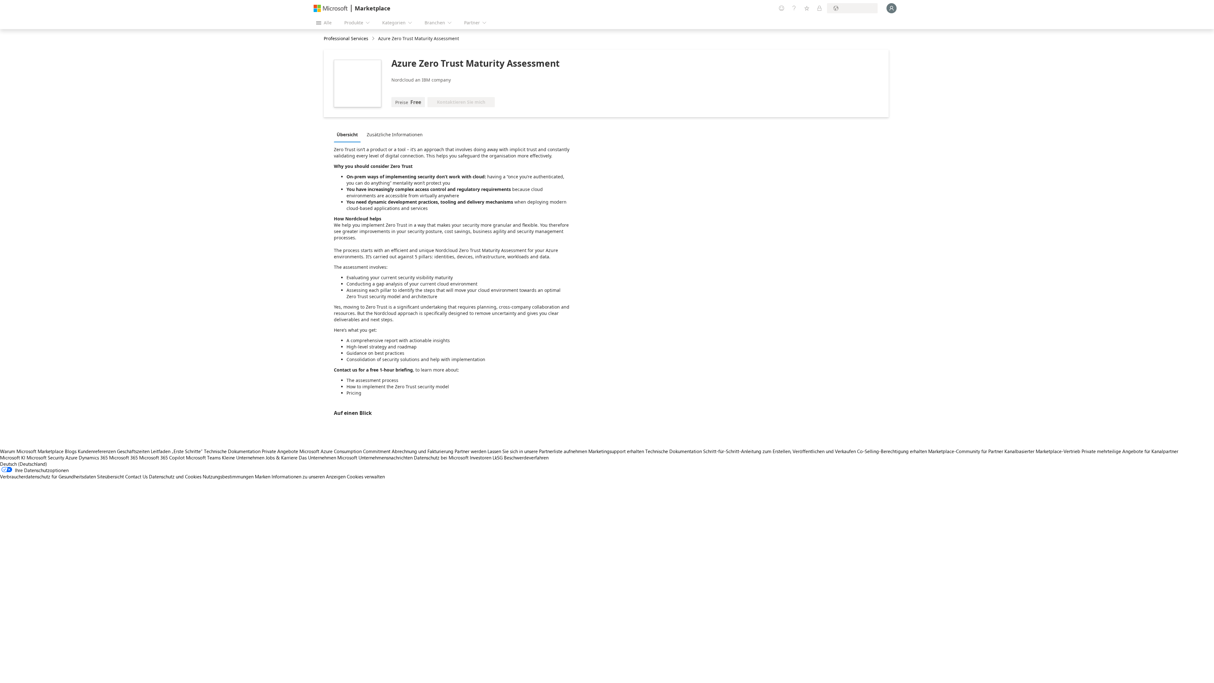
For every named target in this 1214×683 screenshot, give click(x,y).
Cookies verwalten (366, 476)
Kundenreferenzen (97, 451)
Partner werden (470, 451)
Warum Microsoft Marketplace (32, 451)
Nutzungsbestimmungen (228, 476)
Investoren (480, 457)
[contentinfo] (373, 38)
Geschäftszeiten (133, 451)
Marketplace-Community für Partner (965, 451)
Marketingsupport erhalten (616, 451)
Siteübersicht (110, 476)
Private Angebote (280, 451)
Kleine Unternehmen (243, 457)
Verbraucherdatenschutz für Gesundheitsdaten (48, 476)
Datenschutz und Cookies (175, 476)
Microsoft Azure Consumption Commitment (345, 451)
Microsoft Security (45, 457)
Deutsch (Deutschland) (23, 464)
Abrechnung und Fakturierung (422, 451)
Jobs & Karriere (281, 457)
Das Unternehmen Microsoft (328, 457)
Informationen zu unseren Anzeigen (309, 476)
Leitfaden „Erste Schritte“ (177, 451)
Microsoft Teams (203, 457)
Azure (71, 457)
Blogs (71, 451)
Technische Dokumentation (232, 451)
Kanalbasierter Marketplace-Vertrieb (1042, 451)
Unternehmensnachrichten (386, 457)
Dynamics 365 (93, 457)
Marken (262, 476)
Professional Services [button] (346, 38)
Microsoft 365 (123, 457)
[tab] (349, 134)
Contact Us (136, 476)
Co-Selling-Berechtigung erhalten (892, 451)
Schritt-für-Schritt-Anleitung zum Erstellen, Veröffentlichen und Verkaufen (779, 451)
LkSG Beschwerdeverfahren (521, 457)
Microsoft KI (12, 457)
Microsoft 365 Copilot (162, 457)
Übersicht (347, 135)
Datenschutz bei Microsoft (441, 457)
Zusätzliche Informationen (395, 135)
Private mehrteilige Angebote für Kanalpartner (1130, 451)
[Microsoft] (331, 8)
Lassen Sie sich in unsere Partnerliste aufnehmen (537, 451)
